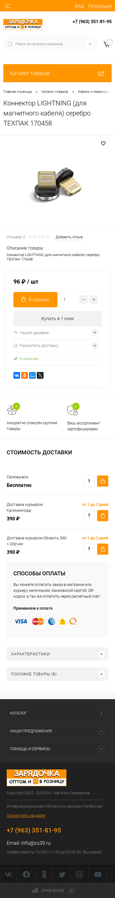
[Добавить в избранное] (103, 144)
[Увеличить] (57, 183)
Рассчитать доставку (39, 345)
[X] (40, 375)
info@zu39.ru (36, 843)
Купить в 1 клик (57, 318)
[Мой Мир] (32, 375)
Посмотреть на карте (26, 815)
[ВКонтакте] (16, 375)
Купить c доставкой (102, 481)
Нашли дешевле (34, 332)
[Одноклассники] (24, 375)
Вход (79, 6)
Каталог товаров (30, 73)
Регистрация (100, 6)
